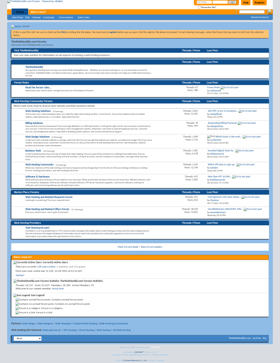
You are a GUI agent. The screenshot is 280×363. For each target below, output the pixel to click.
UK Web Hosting (122, 330)
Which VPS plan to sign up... (222, 164)
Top (264, 338)
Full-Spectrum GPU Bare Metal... (224, 197)
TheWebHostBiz (34, 67)
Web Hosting (103, 330)
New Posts (17, 17)
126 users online (46, 266)
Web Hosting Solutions (38, 111)
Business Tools (33, 150)
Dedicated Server (52, 330)
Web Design (28, 323)
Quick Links (84, 17)
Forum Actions (66, 17)
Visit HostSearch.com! (37, 228)
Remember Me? (208, 7)
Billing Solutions (34, 123)
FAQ (27, 17)
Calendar (36, 17)
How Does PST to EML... (220, 176)
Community (48, 17)
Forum (20, 12)
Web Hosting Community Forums (33, 101)
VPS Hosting (70, 330)
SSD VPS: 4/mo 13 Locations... (223, 111)
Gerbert (20, 275)
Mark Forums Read (128, 247)
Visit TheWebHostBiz (26, 50)
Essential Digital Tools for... (221, 150)
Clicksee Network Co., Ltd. (135, 361)
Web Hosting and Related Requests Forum (49, 197)
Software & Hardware (37, 176)
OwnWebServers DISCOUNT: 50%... (225, 209)
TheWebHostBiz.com (240, 338)
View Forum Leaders (151, 247)
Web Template (63, 323)
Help (245, 2)
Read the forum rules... (38, 87)
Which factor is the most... (228, 137)
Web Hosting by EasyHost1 (113, 323)
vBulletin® (139, 352)
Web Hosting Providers (27, 222)
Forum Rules (21, 82)
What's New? (38, 12)
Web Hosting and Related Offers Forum (47, 209)
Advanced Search (260, 17)
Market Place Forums (26, 192)
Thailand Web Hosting (85, 323)
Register (260, 2)
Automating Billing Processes (222, 123)
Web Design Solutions (37, 137)
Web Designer (45, 323)
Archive (257, 338)
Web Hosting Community (39, 164)
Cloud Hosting (86, 330)
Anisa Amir (58, 288)
